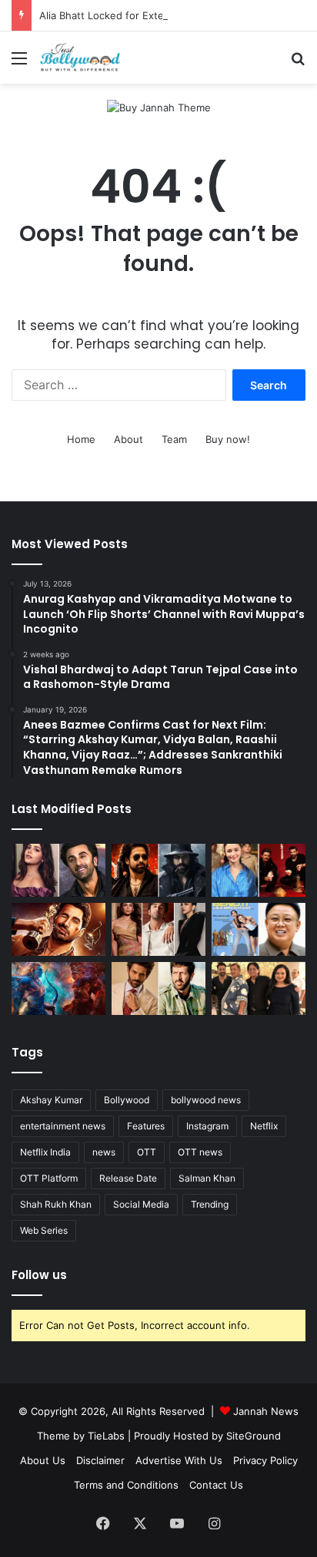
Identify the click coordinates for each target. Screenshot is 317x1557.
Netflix (264, 1126)
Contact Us (216, 1485)
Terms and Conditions (126, 1485)
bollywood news (206, 1100)
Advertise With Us (178, 1460)
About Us (42, 1460)
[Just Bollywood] (80, 57)
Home (81, 439)
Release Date (128, 1178)
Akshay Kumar (51, 1100)
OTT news (200, 1152)
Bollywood (126, 1100)
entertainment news (62, 1126)
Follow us (39, 1275)
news (103, 1152)
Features (146, 1126)
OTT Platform (49, 1178)
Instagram (207, 1126)
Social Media (141, 1204)
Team (174, 439)
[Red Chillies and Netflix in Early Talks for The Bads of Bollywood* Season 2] (58, 929)
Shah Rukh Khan (56, 1204)
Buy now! (227, 439)
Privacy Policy (265, 1460)
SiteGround (253, 1436)
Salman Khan (207, 1178)
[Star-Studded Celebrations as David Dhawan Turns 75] (258, 988)
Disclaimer (100, 1460)
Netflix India (45, 1152)
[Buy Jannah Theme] (159, 107)
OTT (146, 1152)
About (128, 439)
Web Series (44, 1230)
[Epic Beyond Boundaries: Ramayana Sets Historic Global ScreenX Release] (58, 988)
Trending (210, 1204)
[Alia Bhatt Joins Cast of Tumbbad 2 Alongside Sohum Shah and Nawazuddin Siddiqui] (258, 870)
